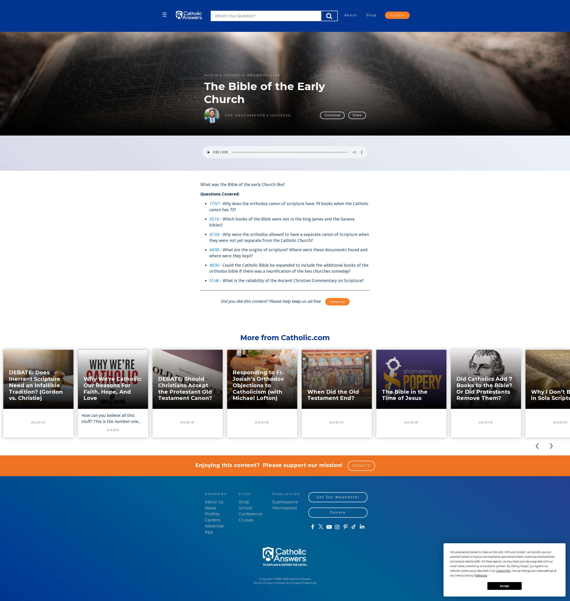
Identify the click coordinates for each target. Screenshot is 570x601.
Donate (397, 15)
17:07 (214, 203)
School (245, 508)
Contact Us (282, 583)
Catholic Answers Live (252, 75)
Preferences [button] (480, 575)
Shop (371, 15)
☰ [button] (164, 14)
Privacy (268, 583)
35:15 (214, 219)
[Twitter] (321, 527)
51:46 (214, 280)
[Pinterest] (345, 527)
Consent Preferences (304, 583)
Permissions (284, 508)
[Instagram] (337, 527)
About (350, 15)
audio (211, 75)
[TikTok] (354, 527)
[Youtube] (329, 527)
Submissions (285, 502)
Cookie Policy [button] (503, 570)
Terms (257, 583)
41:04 (214, 234)
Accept (504, 586)
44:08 (214, 249)
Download (332, 115)
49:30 (214, 265)
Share (357, 115)
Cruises (246, 520)
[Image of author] (212, 115)
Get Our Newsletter (338, 497)
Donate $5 (337, 302)
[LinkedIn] (362, 527)
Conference (250, 514)
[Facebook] (312, 527)
